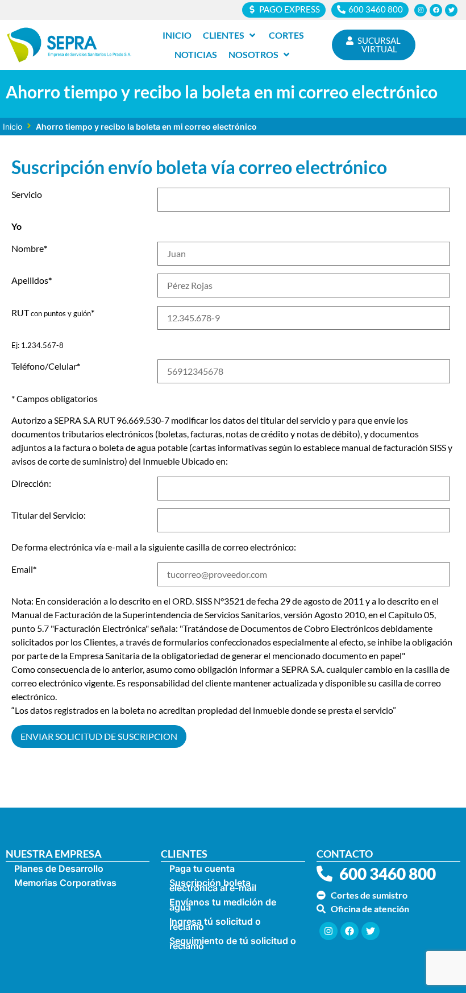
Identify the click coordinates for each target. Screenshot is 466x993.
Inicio (12, 126)
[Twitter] (451, 10)
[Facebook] (436, 10)
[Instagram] (420, 10)
